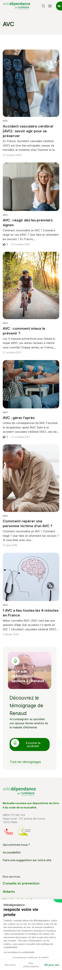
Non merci (10, 964)
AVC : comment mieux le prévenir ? (24, 330)
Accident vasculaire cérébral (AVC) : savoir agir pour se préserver (28, 131)
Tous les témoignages (25, 762)
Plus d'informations (31, 965)
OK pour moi (51, 964)
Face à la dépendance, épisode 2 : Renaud (27, 676)
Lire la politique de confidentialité (18, 952)
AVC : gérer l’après (19, 418)
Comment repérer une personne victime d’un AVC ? (27, 523)
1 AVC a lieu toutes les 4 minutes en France (30, 612)
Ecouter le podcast (33, 744)
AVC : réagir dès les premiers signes (28, 222)
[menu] (50, 6)
